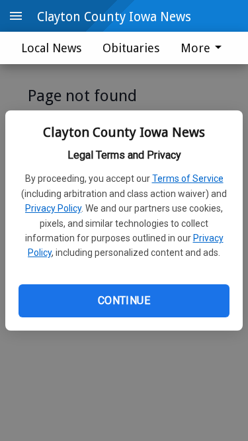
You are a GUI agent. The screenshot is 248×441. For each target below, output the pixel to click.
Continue (124, 300)
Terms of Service (188, 178)
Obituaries (131, 48)
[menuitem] (204, 48)
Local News (51, 48)
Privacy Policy (53, 208)
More (195, 48)
